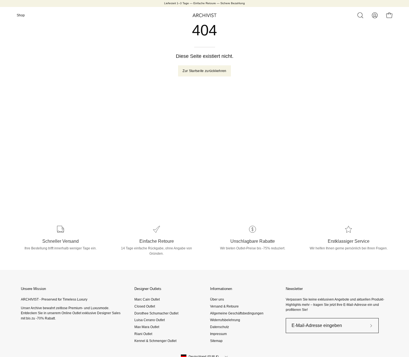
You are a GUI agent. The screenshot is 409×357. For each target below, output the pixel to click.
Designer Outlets (147, 289)
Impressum (218, 334)
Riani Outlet (143, 334)
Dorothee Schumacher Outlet (156, 313)
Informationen (221, 289)
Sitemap (216, 341)
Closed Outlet (144, 306)
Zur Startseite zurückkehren (204, 71)
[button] (360, 15)
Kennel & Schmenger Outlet (155, 341)
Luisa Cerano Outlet (149, 320)
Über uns (217, 299)
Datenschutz (219, 327)
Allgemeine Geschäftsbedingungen (236, 313)
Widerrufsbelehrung (225, 320)
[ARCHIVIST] (204, 15)
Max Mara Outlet (146, 327)
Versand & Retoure (224, 306)
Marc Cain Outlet (147, 299)
